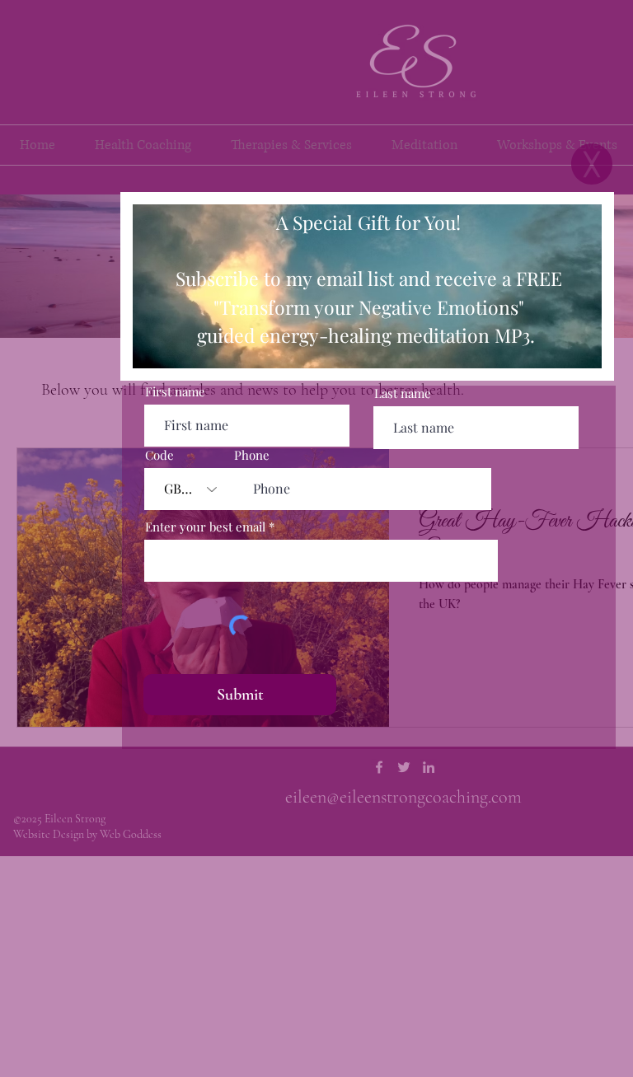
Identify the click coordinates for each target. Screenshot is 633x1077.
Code (159, 455)
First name (175, 392)
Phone (252, 455)
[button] (592, 164)
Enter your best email (205, 527)
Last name (402, 393)
